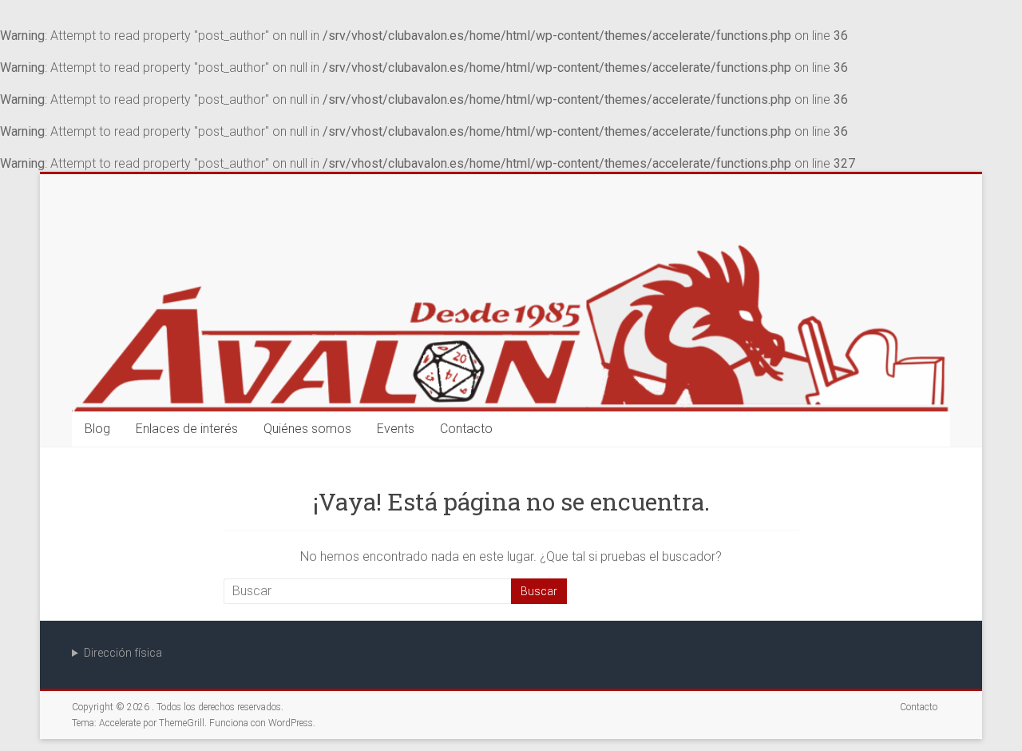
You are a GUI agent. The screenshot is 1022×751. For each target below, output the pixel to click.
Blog (97, 428)
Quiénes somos (307, 428)
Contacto (466, 428)
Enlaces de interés (187, 428)
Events (395, 428)
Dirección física (123, 652)
